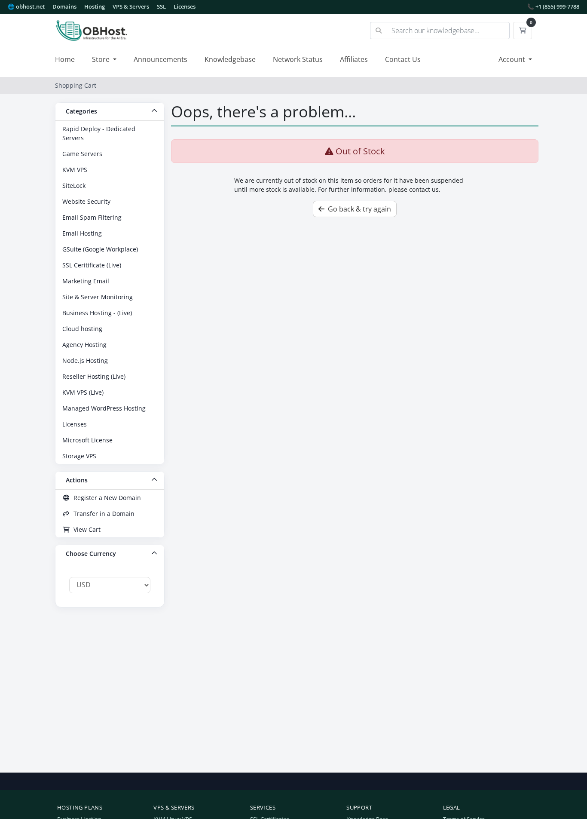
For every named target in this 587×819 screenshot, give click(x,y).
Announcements (160, 59)
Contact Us (403, 59)
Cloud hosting (82, 329)
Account (512, 59)
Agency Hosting (84, 344)
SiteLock (74, 185)
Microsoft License (87, 440)
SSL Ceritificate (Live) (91, 265)
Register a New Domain (105, 498)
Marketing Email (85, 281)
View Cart (85, 529)
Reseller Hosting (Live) (93, 376)
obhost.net (26, 6)
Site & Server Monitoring (97, 297)
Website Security (86, 201)
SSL (161, 6)
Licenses (185, 6)
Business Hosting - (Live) (97, 313)
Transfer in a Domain (102, 513)
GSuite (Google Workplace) (100, 249)
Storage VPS (79, 456)
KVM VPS (74, 170)
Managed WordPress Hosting (104, 408)
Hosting (94, 6)
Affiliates (354, 59)
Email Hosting (82, 233)
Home (65, 59)
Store (101, 59)
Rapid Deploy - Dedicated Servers (98, 133)
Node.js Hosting (85, 360)
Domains (64, 6)
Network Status (298, 59)
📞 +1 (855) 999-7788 (553, 6)
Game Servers (82, 154)
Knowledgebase (230, 59)
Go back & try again (357, 209)
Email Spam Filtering (92, 217)
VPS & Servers (131, 6)
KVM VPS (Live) (83, 392)
